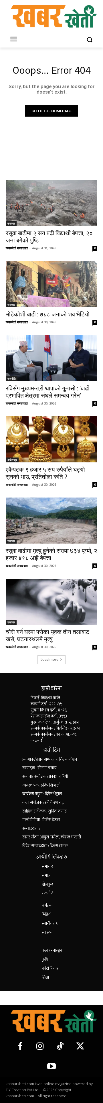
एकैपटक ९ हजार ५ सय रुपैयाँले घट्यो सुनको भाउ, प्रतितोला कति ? (45, 473)
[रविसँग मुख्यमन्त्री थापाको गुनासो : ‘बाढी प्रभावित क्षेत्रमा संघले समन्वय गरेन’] (51, 358)
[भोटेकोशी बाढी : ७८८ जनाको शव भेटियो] (51, 284)
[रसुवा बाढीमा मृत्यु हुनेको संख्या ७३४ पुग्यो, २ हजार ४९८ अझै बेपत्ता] (51, 521)
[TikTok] (60, 1046)
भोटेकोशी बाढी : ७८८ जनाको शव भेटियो (48, 314)
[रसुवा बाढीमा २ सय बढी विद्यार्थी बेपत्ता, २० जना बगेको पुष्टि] (51, 203)
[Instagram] (40, 1046)
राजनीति (11, 379)
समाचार (11, 223)
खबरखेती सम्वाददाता (17, 248)
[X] (80, 1046)
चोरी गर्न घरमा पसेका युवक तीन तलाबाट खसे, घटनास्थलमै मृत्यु (47, 636)
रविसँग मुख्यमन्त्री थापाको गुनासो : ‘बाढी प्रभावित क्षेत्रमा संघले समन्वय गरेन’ (48, 392)
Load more (49, 659)
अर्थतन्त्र (12, 460)
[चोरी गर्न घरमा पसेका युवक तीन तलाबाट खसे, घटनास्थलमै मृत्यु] (51, 602)
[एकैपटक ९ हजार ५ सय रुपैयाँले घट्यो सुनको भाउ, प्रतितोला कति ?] (51, 439)
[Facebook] (20, 1046)
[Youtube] (51, 1066)
